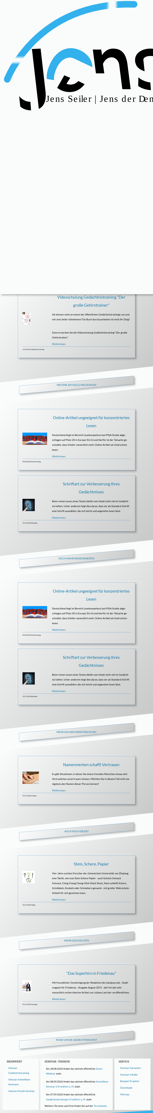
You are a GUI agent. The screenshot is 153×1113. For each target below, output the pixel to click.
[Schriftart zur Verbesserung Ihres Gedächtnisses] (28, 504)
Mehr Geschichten (76, 940)
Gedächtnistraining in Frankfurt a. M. (66, 1099)
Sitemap (124, 1094)
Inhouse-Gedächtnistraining (18, 1070)
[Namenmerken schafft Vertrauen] (30, 777)
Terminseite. (100, 1105)
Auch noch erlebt (76, 831)
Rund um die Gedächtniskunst (76, 1039)
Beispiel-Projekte (129, 1081)
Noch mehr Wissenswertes (77, 558)
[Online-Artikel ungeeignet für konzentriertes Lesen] (34, 438)
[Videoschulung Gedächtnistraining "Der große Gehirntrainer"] (26, 317)
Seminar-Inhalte (129, 1074)
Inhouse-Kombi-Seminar (21, 1090)
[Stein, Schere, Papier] (28, 876)
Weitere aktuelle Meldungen (76, 384)
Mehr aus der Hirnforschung (76, 731)
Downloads (126, 1087)
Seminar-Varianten (130, 1067)
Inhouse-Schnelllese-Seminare (19, 1082)
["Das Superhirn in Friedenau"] (26, 986)
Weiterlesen (59, 344)
